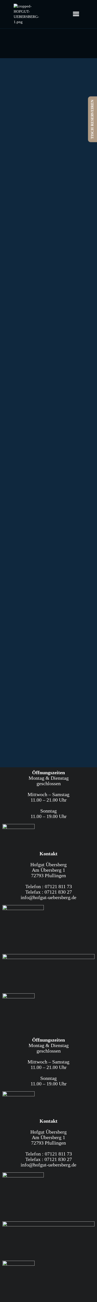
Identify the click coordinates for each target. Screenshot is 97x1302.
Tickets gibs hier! (22, 468)
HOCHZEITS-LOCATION (48, 209)
